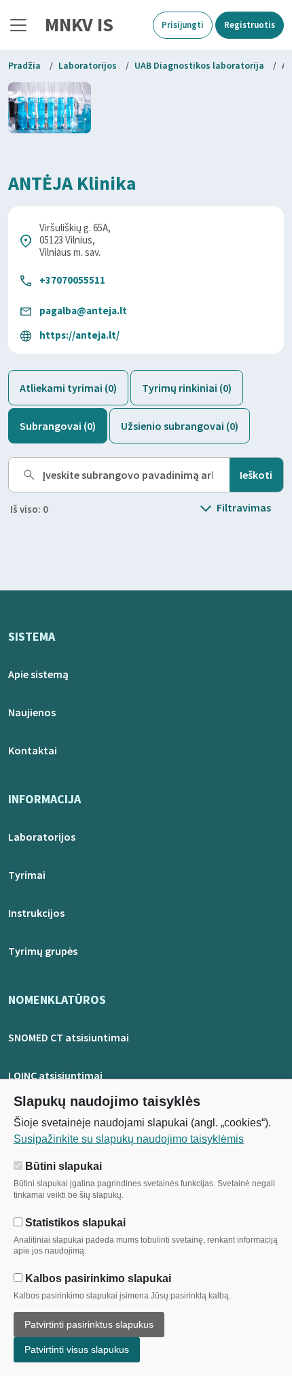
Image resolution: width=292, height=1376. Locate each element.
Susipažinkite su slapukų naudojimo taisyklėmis (129, 1139)
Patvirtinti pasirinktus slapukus (88, 1324)
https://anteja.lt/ (79, 335)
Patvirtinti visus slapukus (76, 1349)
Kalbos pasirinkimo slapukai (96, 1278)
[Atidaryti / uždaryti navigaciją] (18, 25)
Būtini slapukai (62, 1166)
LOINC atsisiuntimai (55, 1075)
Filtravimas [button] (244, 507)
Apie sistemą (38, 674)
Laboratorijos (87, 65)
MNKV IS (79, 24)
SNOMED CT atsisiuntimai (68, 1037)
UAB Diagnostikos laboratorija (199, 65)
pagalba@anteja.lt (83, 310)
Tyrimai (26, 875)
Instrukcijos (36, 913)
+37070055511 (72, 279)
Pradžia (24, 65)
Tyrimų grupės (42, 951)
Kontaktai (32, 750)
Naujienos (32, 712)
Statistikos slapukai (74, 1222)
